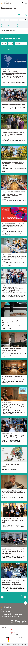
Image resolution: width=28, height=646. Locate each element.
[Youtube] (18, 621)
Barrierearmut (8, 644)
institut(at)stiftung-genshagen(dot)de (10, 616)
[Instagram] (12, 621)
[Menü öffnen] (24, 2)
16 (15, 598)
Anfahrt (3, 644)
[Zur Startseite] (6, 2)
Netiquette (18, 644)
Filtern (9, 25)
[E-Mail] (26, 14)
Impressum (14, 644)
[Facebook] (19, 14)
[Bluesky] (22, 621)
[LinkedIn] (23, 14)
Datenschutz (24, 644)
